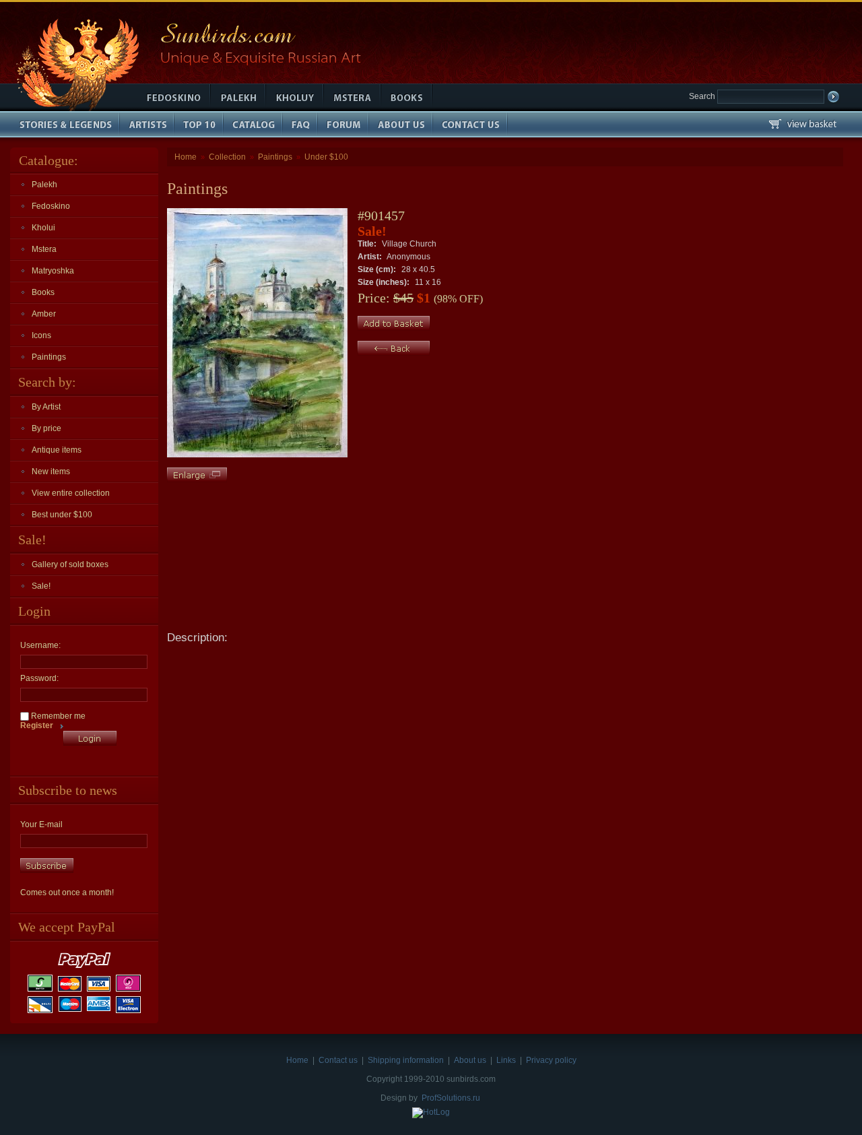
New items (51, 471)
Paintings (49, 357)
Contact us (338, 1060)
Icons (41, 335)
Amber (44, 314)
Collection (227, 157)
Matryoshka (53, 270)
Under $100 (326, 157)
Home (185, 157)
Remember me (57, 716)
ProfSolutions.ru (451, 1098)
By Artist (46, 407)
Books (43, 292)
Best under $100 (62, 514)
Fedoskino (51, 206)
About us (470, 1060)
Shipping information (406, 1060)
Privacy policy (551, 1060)
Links (506, 1060)
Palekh (44, 184)
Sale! (41, 586)
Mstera (44, 249)
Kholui (43, 227)
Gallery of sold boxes (70, 564)
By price (46, 428)
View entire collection (71, 493)
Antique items (56, 450)
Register (36, 725)
